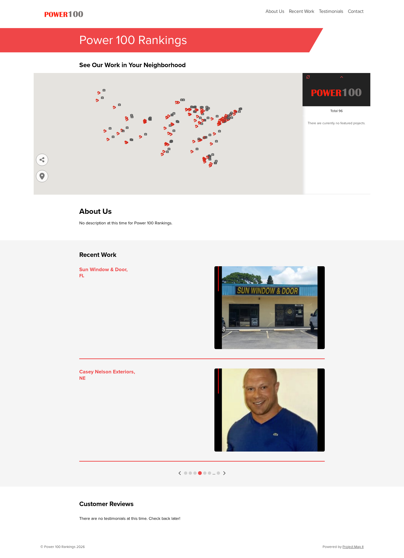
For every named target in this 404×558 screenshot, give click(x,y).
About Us (275, 11)
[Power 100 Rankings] (63, 14)
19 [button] (218, 473)
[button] (180, 473)
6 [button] (209, 473)
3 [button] (195, 473)
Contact (356, 11)
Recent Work (301, 11)
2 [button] (190, 473)
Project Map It (353, 547)
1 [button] (185, 473)
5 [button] (204, 473)
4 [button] (200, 473)
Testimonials (331, 11)
